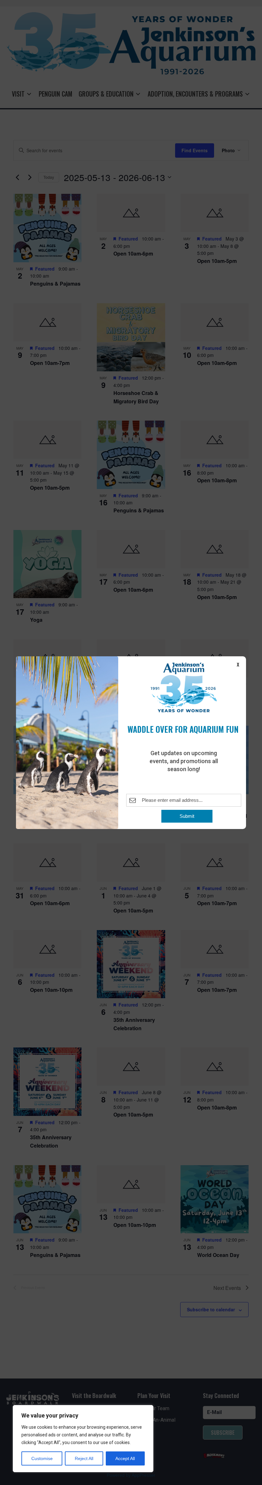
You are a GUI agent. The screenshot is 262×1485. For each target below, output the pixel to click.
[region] (83, 1438)
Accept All (125, 1458)
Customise (42, 1458)
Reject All (84, 1458)
